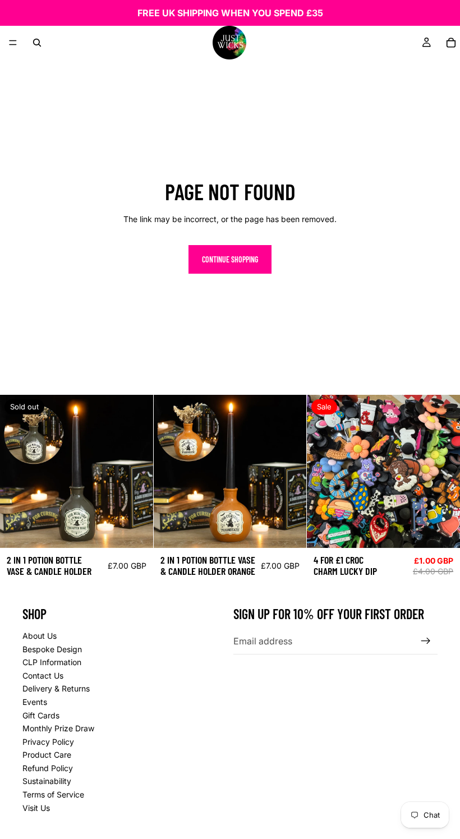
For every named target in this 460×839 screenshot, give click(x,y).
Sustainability (46, 781)
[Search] (37, 42)
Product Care (46, 754)
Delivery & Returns (56, 688)
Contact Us (42, 675)
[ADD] (289, 531)
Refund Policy (47, 768)
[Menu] (13, 43)
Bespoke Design (52, 649)
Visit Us (36, 808)
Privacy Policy (48, 741)
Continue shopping (230, 259)
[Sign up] (426, 641)
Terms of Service (53, 794)
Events (34, 702)
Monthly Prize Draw (58, 728)
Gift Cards (40, 715)
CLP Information (51, 662)
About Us (39, 635)
